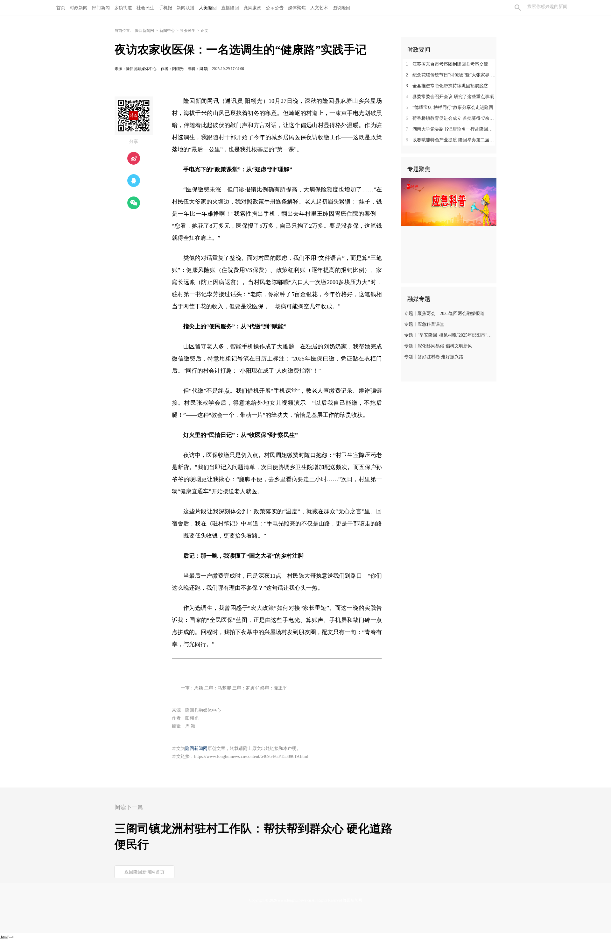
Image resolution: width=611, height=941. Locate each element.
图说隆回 (341, 7)
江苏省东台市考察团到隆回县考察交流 (447, 64)
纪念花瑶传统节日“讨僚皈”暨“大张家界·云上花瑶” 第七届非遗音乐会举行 (451, 75)
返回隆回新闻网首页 (144, 872)
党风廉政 (252, 7)
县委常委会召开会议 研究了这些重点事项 (450, 96)
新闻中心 (167, 30)
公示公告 (275, 7)
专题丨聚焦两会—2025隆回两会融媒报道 (444, 313)
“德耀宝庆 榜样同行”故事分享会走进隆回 (449, 107)
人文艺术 (319, 7)
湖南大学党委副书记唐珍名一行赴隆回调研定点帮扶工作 (451, 129)
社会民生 (145, 7)
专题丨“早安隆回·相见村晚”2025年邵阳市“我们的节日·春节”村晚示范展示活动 (449, 335)
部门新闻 (101, 7)
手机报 (165, 7)
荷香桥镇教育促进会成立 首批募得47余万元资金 (451, 118)
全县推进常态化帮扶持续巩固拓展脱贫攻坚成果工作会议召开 (451, 85)
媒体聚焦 (297, 7)
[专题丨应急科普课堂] (448, 202)
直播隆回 (230, 7)
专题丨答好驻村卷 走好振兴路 (433, 356)
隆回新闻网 (144, 30)
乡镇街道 (123, 7)
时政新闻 (79, 7)
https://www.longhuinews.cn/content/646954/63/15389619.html (251, 756)
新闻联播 (185, 7)
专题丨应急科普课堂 (424, 324)
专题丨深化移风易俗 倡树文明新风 (438, 346)
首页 (60, 7)
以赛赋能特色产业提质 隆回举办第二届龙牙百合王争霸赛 (451, 140)
